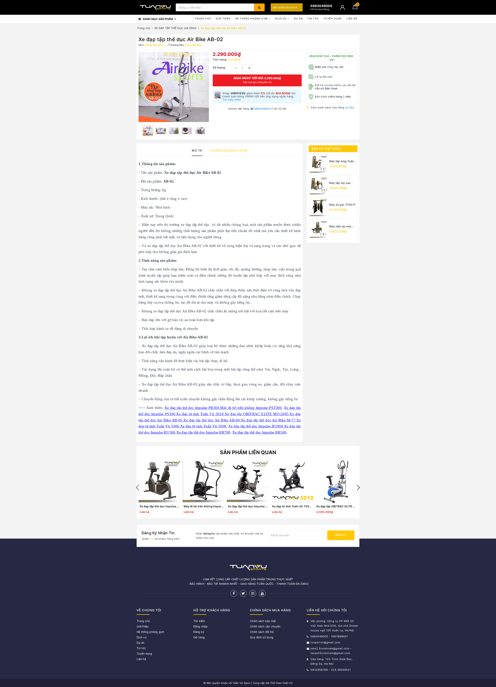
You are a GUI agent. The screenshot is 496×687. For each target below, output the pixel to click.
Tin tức (313, 18)
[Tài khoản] (342, 7)
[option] (174, 87)
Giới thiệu (223, 18)
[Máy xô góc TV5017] (318, 207)
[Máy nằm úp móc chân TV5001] (318, 229)
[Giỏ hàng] (355, 8)
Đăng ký (340, 535)
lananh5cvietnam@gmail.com (330, 653)
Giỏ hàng (199, 637)
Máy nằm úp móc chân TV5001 (340, 226)
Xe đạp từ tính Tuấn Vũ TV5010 (292, 506)
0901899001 (339, 636)
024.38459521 (341, 669)
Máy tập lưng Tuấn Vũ (341, 161)
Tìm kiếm (199, 621)
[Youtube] (262, 593)
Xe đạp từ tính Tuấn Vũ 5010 (199, 414)
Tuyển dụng (333, 18)
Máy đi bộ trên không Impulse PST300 (251, 408)
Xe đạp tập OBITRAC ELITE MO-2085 (256, 414)
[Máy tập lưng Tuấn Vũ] (318, 164)
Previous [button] (137, 487)
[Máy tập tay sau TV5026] (318, 185)
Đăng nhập (200, 626)
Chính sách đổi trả (262, 631)
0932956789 (320, 669)
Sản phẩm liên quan (248, 452)
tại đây (349, 107)
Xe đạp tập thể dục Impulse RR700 (203, 432)
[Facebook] (233, 593)
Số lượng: (219, 67)
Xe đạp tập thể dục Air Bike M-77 (268, 420)
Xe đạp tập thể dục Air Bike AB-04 (211, 420)
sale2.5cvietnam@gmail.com (330, 648)
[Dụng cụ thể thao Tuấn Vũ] (155, 7)
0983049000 (261, 108)
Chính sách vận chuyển (265, 626)
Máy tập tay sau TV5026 (339, 183)
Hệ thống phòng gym (252, 18)
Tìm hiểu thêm (231, 99)
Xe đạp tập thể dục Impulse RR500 (259, 432)
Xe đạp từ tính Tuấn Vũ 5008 (203, 426)
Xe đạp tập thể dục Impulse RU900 (255, 426)
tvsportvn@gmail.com (325, 642)
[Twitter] (243, 593)
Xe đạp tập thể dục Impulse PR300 (191, 408)
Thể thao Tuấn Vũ (281, 682)
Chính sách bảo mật (263, 621)
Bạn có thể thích (326, 149)
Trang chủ (203, 18)
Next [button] (358, 487)
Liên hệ (351, 18)
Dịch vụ (281, 18)
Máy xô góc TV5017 (342, 204)
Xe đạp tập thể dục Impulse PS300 (248, 506)
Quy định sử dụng (261, 637)
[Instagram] (252, 593)
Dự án (298, 18)
